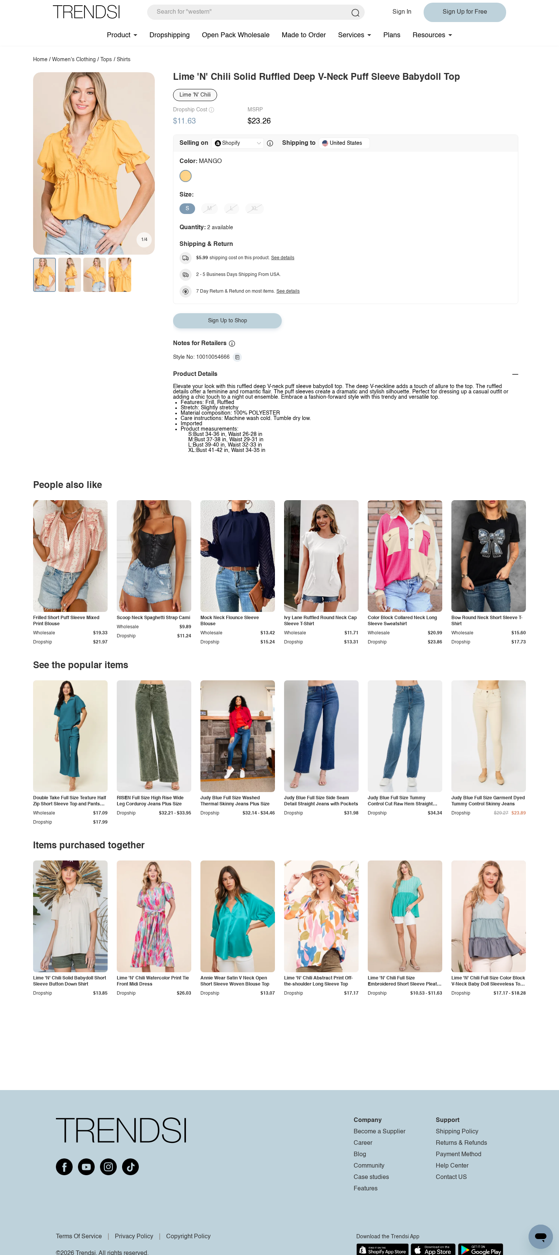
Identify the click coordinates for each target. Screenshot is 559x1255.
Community (369, 1166)
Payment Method (458, 1155)
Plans (391, 35)
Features (366, 1189)
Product (118, 35)
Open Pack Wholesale (236, 35)
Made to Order (304, 35)
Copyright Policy (188, 1237)
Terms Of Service (79, 1237)
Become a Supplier (379, 1132)
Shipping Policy (457, 1132)
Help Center (452, 1166)
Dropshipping (169, 35)
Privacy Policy (134, 1237)
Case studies (371, 1177)
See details (282, 258)
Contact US (451, 1177)
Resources (429, 35)
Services (351, 35)
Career (363, 1143)
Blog (360, 1155)
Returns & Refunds (461, 1143)
